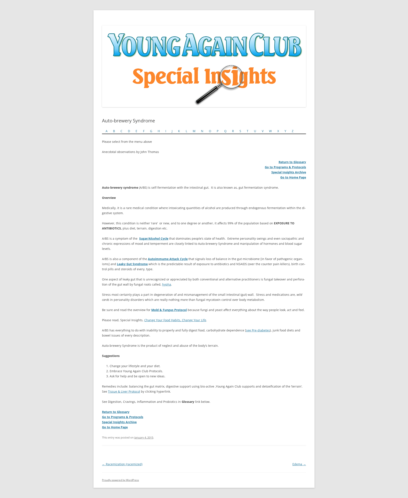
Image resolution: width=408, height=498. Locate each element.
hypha (166, 284)
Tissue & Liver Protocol (124, 391)
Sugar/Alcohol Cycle (153, 238)
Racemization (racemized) (122, 464)
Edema (299, 464)
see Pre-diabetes (258, 330)
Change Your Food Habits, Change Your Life (175, 320)
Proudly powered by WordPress (120, 480)
